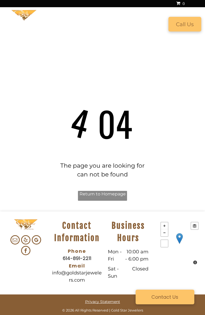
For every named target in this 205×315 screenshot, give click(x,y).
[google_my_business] (36, 240)
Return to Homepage (103, 193)
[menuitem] (53, 24)
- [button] (164, 232)
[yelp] (25, 240)
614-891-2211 (77, 258)
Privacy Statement (102, 301)
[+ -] (179, 244)
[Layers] (194, 225)
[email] (15, 240)
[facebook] (25, 251)
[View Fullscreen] (164, 243)
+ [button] (164, 225)
